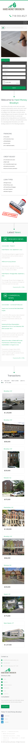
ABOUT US (3, 731)
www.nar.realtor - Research (8, 246)
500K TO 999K (15, 380)
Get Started (5, 706)
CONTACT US (6, 740)
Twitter (6, 719)
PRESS (18, 735)
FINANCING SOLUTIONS (13, 731)
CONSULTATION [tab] (5, 60)
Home (4, 679)
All (1, 380)
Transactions (6, 688)
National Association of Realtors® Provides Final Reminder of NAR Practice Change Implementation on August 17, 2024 (12, 342)
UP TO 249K (8, 382)
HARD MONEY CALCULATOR (9, 735)
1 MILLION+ (7, 380)
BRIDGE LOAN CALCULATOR (9, 733)
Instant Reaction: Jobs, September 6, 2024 (12, 249)
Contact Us (5, 693)
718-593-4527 (6, 663)
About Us (5, 682)
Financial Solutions (7, 685)
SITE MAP (23, 738)
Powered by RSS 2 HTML (19, 287)
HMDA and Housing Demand (9, 261)
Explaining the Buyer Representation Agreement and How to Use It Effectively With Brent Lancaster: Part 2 (13, 326)
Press (4, 691)
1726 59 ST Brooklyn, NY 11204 (10, 666)
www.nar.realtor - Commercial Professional (12, 304)
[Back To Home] (3, 28)
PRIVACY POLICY (15, 738)
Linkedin (7, 722)
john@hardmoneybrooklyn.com (11, 660)
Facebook (7, 716)
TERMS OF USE (6, 738)
